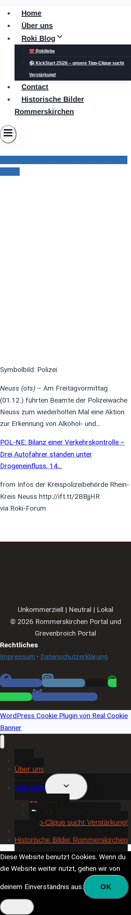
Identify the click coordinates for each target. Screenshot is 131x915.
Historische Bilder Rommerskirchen (49, 105)
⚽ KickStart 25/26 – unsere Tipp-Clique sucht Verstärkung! (76, 69)
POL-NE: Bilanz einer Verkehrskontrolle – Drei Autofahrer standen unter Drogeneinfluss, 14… (62, 454)
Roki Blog (30, 788)
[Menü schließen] (2, 741)
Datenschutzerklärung (74, 656)
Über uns (37, 26)
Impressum (17, 656)
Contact (34, 87)
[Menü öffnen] (8, 134)
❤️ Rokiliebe (42, 51)
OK (106, 887)
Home (31, 13)
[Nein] (17, 907)
